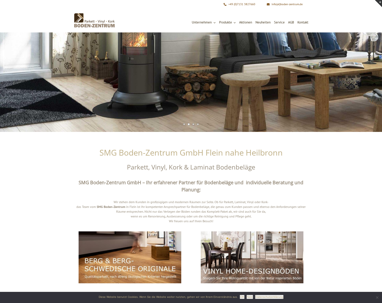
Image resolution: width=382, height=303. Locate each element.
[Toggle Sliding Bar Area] (378, 3)
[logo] (94, 14)
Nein (250, 296)
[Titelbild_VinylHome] (252, 233)
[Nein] (377, 297)
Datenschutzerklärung (269, 296)
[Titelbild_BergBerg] (130, 233)
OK (242, 296)
